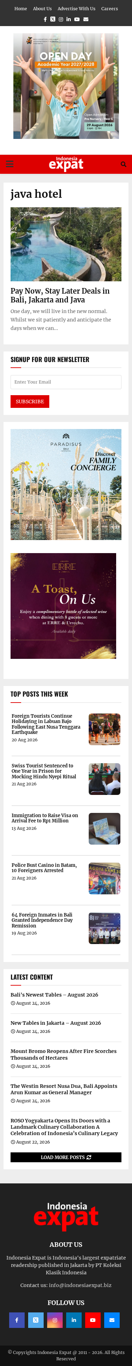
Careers (109, 8)
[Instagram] (55, 1320)
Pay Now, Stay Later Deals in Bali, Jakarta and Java (60, 295)
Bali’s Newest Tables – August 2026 (54, 995)
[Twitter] (36, 1320)
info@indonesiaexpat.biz (80, 1285)
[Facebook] (17, 1320)
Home (20, 8)
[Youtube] (93, 1320)
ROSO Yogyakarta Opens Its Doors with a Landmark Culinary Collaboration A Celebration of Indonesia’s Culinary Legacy (64, 1127)
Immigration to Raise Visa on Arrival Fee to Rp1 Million (45, 818)
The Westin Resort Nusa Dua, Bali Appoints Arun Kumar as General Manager (64, 1089)
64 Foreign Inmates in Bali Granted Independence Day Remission (42, 920)
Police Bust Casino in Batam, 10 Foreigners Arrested (44, 868)
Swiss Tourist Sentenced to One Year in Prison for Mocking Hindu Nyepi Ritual (44, 771)
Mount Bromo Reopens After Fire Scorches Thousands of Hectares (64, 1054)
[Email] (112, 1320)
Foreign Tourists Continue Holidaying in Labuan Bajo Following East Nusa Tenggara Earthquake (46, 724)
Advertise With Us (76, 8)
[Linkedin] (74, 1320)
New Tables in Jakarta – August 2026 (56, 1023)
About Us (42, 8)
